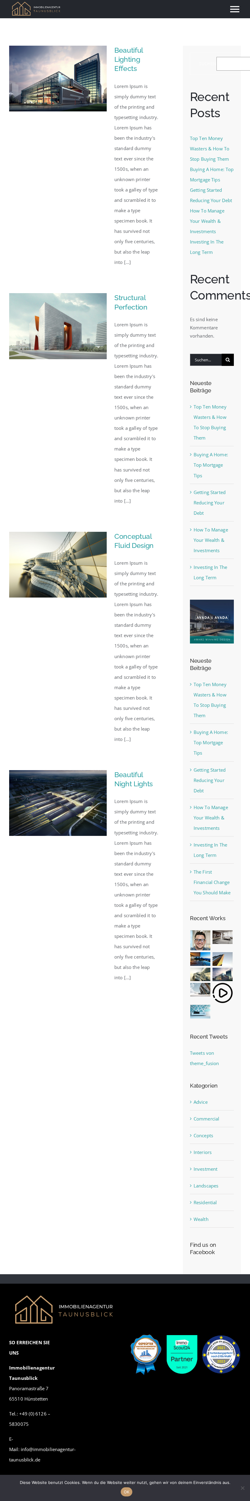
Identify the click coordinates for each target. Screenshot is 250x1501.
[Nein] (242, 1488)
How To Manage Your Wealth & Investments (207, 221)
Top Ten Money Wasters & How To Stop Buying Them (209, 148)
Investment (206, 1169)
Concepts (203, 1135)
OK (127, 1491)
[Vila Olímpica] (200, 1011)
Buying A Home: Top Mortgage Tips (211, 464)
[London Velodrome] (200, 990)
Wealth (201, 1219)
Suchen (207, 63)
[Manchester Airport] (222, 974)
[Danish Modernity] (222, 959)
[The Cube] (222, 993)
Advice (201, 1102)
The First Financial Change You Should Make (212, 882)
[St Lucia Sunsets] (200, 959)
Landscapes (206, 1186)
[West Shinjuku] (200, 974)
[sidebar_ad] (212, 602)
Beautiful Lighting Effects (128, 59)
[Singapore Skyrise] (222, 937)
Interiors (203, 1152)
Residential (205, 1202)
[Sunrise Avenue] (200, 940)
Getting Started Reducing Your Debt (210, 502)
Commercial (207, 1119)
